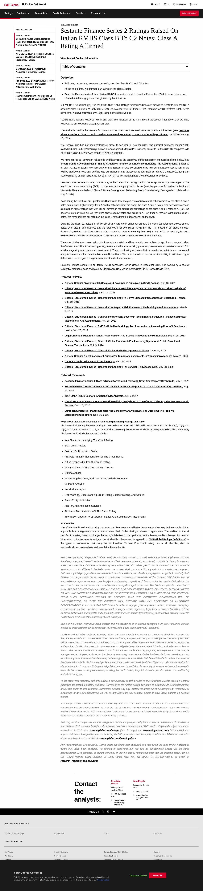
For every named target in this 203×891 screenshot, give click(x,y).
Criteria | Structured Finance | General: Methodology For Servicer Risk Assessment (111, 367)
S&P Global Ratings (16, 823)
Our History (8, 856)
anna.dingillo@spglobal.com (142, 797)
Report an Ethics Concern (113, 860)
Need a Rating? (189, 13)
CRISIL (106, 834)
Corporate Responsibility (162, 856)
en (168, 4)
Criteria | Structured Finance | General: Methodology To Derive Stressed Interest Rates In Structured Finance (125, 298)
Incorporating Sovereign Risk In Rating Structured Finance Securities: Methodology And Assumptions (119, 163)
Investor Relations (61, 852)
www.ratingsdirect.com (156, 730)
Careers (156, 852)
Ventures (7, 860)
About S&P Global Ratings (14, 834)
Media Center (59, 834)
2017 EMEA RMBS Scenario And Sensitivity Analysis (94, 396)
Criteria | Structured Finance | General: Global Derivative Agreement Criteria (107, 350)
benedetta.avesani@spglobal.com (119, 802)
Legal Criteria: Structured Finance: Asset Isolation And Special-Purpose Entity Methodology (116, 335)
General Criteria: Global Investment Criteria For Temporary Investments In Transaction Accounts (118, 356)
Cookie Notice (103, 880)
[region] (101, 875)
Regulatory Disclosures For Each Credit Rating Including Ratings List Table (102, 421)
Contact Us (181, 4)
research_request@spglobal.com (79, 760)
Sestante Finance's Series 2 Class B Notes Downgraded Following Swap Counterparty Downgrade (117, 190)
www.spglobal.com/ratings (104, 730)
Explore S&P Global (35, 4)
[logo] (11, 4)
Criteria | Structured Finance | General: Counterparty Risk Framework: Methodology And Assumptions (121, 307)
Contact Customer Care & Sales (116, 852)
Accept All (157, 875)
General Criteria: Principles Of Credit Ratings (90, 361)
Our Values (8, 852)
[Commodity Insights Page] (103, 811)
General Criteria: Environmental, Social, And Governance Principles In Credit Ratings (112, 283)
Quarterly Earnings (61, 860)
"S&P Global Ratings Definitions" (167, 539)
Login (195, 4)
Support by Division (111, 856)
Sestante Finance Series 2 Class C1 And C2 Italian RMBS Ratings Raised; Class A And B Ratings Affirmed (123, 386)
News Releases (60, 856)
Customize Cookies (138, 875)
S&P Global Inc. (14, 841)
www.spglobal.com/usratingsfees (117, 738)
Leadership (157, 860)
